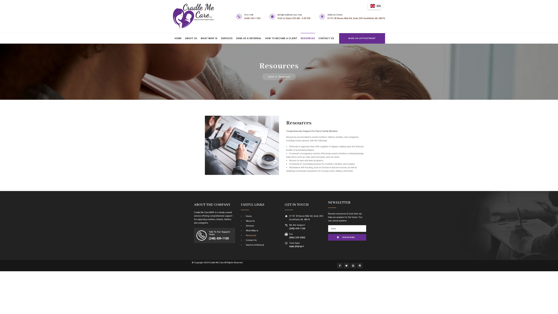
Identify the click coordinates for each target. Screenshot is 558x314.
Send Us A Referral (249, 38)
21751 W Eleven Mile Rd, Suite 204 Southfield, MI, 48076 (356, 18)
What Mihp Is (209, 38)
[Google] (353, 265)
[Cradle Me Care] (193, 16)
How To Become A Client (281, 38)
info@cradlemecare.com (290, 15)
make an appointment (362, 38)
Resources (308, 38)
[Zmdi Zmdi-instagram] (359, 265)
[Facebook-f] (339, 265)
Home (178, 38)
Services (227, 38)
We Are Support (297, 225)
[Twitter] (346, 265)
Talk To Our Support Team (219, 233)
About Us (191, 38)
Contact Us (326, 38)
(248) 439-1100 (252, 18)
